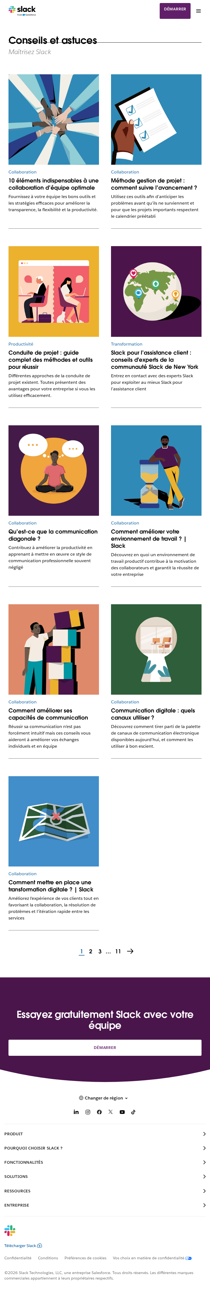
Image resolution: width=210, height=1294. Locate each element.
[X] (110, 1113)
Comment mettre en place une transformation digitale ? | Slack (51, 886)
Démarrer (175, 9)
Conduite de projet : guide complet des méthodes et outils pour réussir (50, 359)
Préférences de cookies (85, 1257)
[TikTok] (133, 1113)
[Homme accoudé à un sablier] (156, 470)
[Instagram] (87, 1113)
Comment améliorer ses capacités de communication (48, 714)
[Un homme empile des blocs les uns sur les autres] (53, 649)
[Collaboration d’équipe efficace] (53, 119)
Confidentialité (17, 1257)
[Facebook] (99, 1113)
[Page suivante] (130, 951)
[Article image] (156, 291)
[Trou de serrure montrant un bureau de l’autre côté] (156, 649)
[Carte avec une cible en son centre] (53, 821)
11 (117, 952)
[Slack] (22, 11)
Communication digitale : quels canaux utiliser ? (153, 714)
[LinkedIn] (76, 1113)
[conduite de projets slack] (53, 291)
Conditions (48, 1257)
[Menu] (198, 11)
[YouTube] (122, 1113)
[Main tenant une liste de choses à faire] (156, 119)
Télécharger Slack (20, 1245)
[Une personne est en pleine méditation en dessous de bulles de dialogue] (53, 470)
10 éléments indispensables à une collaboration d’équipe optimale (53, 184)
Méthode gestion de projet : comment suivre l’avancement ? (154, 184)
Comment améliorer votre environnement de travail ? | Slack (149, 538)
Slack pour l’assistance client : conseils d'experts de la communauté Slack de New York (155, 359)
